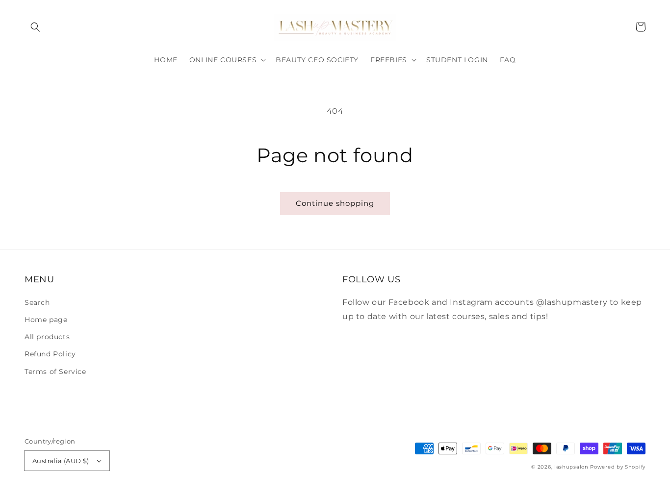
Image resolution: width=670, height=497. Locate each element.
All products (47, 336)
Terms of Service (55, 371)
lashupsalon (571, 467)
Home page (46, 319)
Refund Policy (50, 353)
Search (37, 302)
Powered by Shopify (617, 467)
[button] (35, 27)
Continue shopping (335, 203)
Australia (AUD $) (60, 461)
